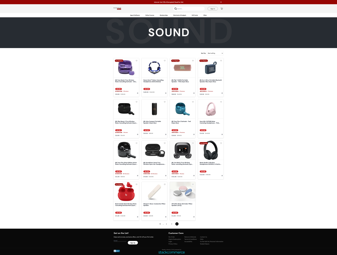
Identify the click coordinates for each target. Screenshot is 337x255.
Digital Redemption (174, 239)
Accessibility (188, 241)
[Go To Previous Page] (160, 223)
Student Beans (204, 244)
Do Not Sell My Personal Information (211, 241)
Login (170, 241)
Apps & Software (135, 15)
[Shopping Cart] (222, 8)
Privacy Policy (172, 244)
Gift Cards (195, 15)
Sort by (203, 53)
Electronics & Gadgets (179, 15)
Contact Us (203, 237)
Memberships (164, 15)
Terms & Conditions (190, 239)
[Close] (221, 2)
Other (205, 15)
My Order (171, 237)
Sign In (213, 9)
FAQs (201, 239)
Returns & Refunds (190, 237)
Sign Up (132, 243)
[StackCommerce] (171, 252)
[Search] (175, 8)
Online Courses (149, 15)
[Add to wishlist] (137, 61)
